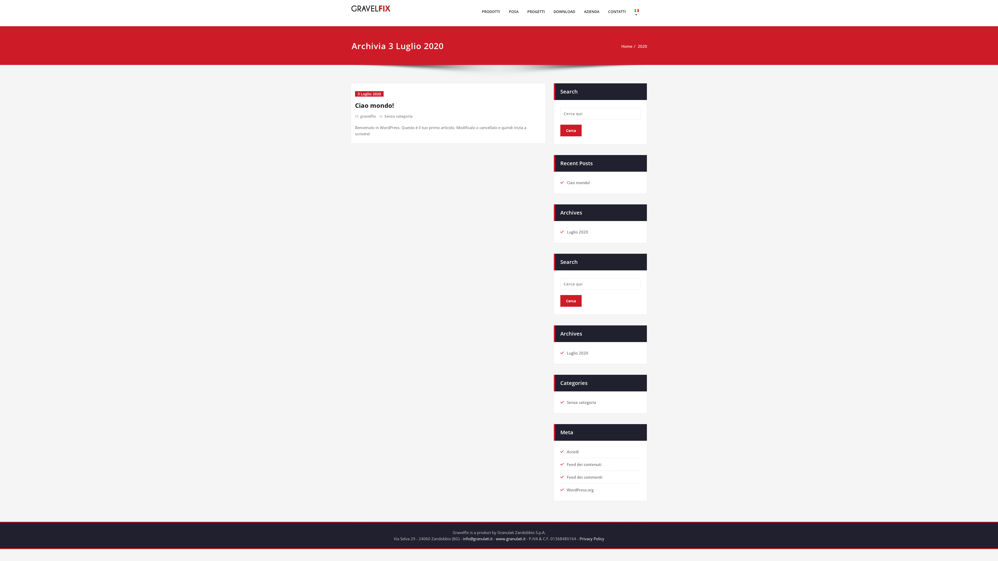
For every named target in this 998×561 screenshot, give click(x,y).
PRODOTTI (491, 11)
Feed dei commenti (584, 477)
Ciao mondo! (374, 105)
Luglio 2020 (577, 232)
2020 (642, 46)
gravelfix (368, 116)
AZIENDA (591, 11)
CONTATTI (617, 11)
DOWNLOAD (564, 11)
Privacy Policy (592, 538)
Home (627, 46)
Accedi (573, 451)
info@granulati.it (478, 538)
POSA (513, 11)
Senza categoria (398, 116)
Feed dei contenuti (584, 464)
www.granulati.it (511, 538)
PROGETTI (536, 11)
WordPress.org (580, 489)
